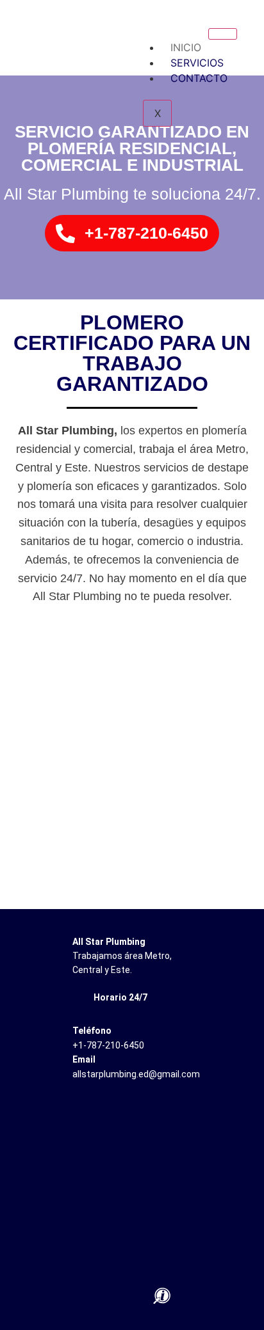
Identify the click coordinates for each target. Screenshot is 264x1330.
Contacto (198, 78)
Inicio (185, 47)
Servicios (197, 62)
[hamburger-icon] (222, 34)
